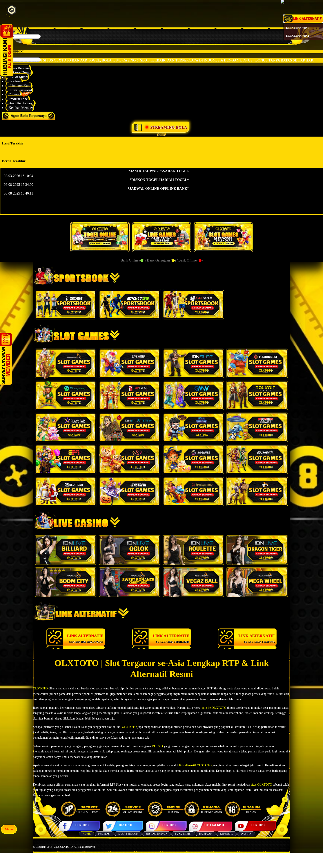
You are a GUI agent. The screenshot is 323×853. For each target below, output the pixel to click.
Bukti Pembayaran (21, 103)
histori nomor (156, 833)
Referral (15, 81)
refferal (226, 833)
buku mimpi (183, 833)
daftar (246, 833)
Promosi (15, 94)
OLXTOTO (82, 825)
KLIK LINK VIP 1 (297, 27)
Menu (9, 829)
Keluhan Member (21, 108)
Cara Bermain (19, 68)
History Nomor (20, 72)
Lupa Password (20, 90)
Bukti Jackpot (213, 825)
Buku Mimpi (18, 77)
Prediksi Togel (19, 99)
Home (87, 833)
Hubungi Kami (20, 86)
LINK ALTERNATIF (85, 638)
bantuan (205, 833)
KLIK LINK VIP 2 (297, 35)
